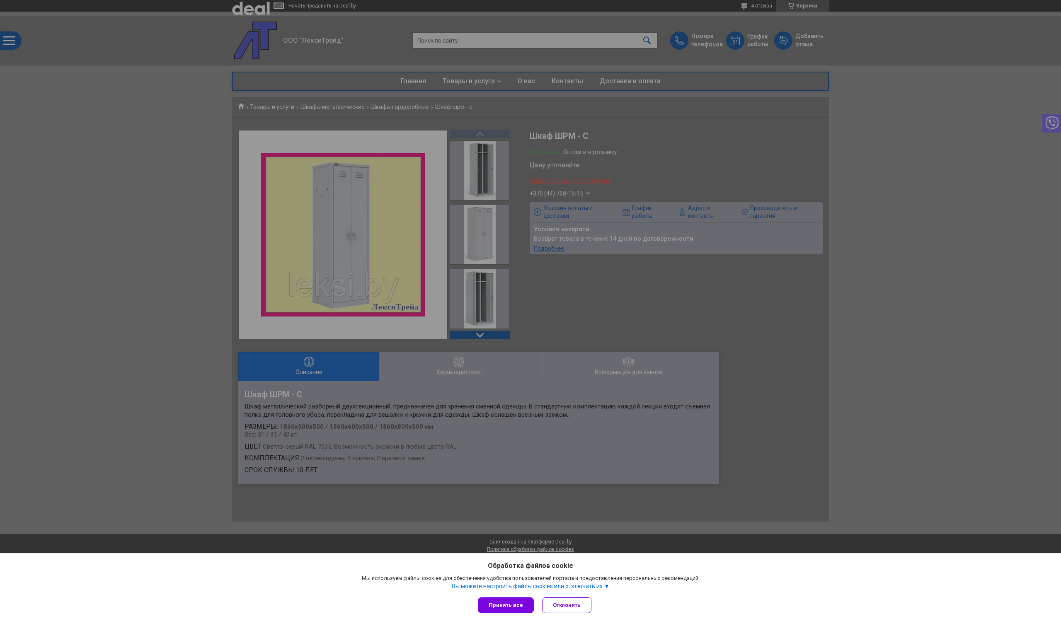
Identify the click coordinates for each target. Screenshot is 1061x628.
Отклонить (567, 605)
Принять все (506, 605)
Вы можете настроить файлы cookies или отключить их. (528, 586)
